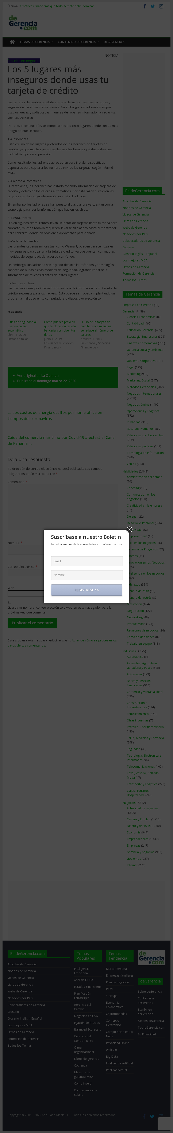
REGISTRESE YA (87, 590)
